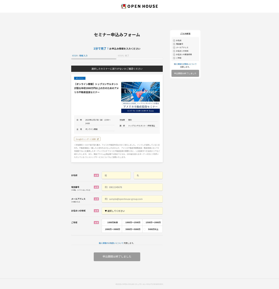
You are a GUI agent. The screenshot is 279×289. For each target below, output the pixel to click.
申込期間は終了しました (185, 73)
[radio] (112, 222)
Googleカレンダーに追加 (86, 139)
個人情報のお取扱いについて (111, 243)
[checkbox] (132, 225)
